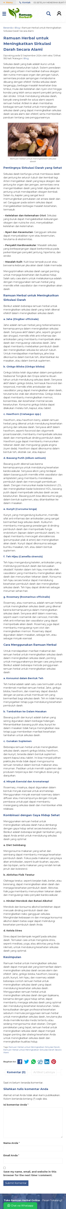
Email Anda (10, 1155)
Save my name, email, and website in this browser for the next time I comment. (29, 1173)
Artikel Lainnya (44, 1072)
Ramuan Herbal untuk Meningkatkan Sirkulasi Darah (34, 1047)
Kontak (26, 2)
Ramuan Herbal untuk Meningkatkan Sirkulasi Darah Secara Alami (27, 44)
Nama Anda (10, 1143)
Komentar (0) (16, 1072)
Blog (26, 58)
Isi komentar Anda (15, 1104)
